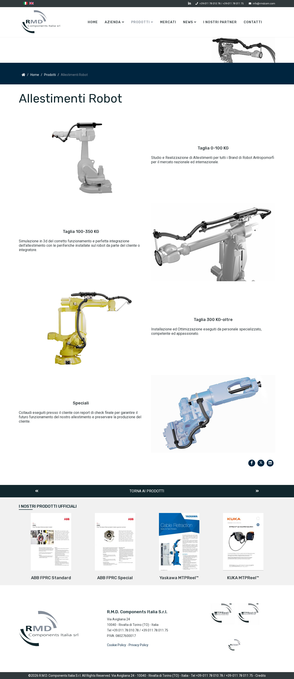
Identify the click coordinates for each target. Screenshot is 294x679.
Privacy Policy (138, 645)
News (188, 22)
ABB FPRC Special (115, 577)
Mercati (168, 22)
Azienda (113, 22)
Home (93, 22)
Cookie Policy (116, 645)
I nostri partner (220, 22)
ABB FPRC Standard (51, 577)
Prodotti (140, 22)
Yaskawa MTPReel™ (179, 577)
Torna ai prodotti (147, 491)
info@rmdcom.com (264, 3)
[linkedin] (189, 3)
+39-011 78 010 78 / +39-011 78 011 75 (221, 3)
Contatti (253, 22)
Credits (260, 675)
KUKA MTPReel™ (243, 577)
